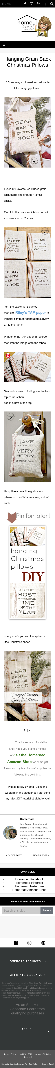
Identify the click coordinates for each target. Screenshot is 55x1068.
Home (6, 3)
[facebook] (25, 4)
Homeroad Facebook (29, 879)
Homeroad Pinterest (29, 882)
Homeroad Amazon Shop (29, 889)
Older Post (14, 855)
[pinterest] (43, 942)
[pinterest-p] (38, 4)
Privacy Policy (10, 1054)
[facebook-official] (16, 942)
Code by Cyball (47, 1064)
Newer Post (40, 855)
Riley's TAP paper (30, 312)
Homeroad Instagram (29, 886)
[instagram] (32, 4)
